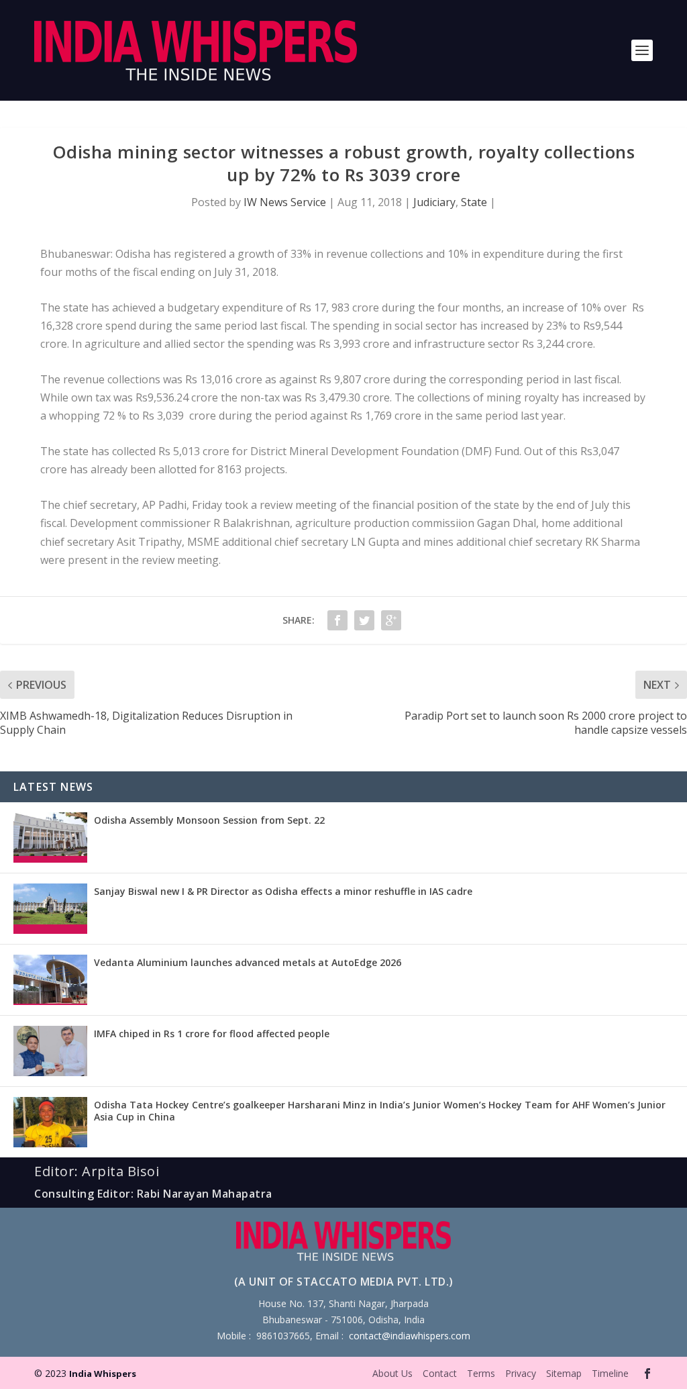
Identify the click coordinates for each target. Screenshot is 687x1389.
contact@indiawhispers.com (409, 1335)
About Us (392, 1373)
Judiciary (434, 202)
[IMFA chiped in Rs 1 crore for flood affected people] (50, 1051)
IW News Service (285, 202)
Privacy (520, 1373)
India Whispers (102, 1374)
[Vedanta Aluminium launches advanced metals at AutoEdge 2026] (50, 980)
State (474, 202)
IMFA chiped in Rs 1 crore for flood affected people (211, 1033)
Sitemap (564, 1373)
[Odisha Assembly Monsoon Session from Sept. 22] (50, 837)
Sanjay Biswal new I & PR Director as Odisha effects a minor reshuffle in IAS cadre (283, 891)
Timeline (610, 1373)
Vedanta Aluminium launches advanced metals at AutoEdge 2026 (247, 962)
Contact (440, 1373)
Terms (481, 1373)
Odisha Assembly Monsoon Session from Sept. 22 (209, 820)
